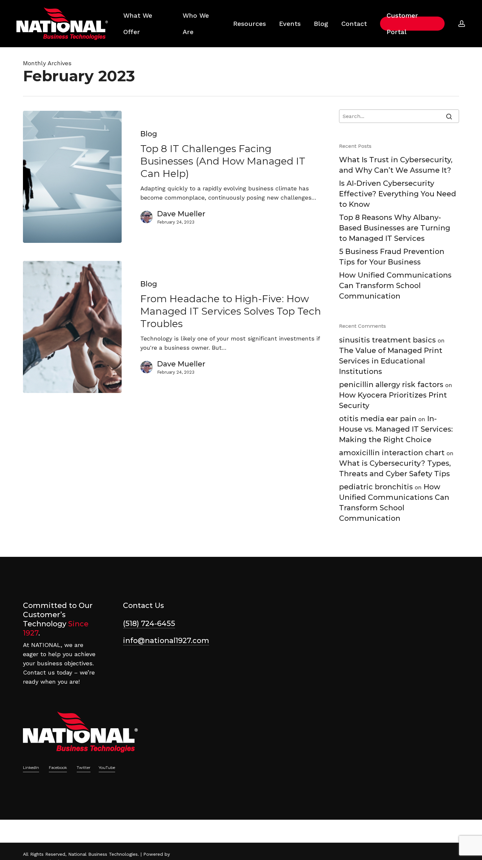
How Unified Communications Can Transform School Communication (395, 286)
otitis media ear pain (377, 418)
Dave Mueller (181, 213)
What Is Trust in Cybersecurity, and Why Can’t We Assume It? (395, 165)
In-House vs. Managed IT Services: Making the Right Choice (396, 429)
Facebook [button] (58, 767)
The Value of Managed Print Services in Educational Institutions (390, 361)
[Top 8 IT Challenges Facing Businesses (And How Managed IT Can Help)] (72, 177)
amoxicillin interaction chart (392, 452)
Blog (148, 133)
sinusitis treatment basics (387, 340)
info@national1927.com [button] (166, 640)
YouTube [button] (107, 767)
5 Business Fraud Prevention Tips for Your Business (391, 256)
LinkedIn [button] (31, 767)
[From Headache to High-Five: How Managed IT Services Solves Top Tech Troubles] (72, 327)
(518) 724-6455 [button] (149, 623)
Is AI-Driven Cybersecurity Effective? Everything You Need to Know (397, 194)
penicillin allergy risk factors (391, 384)
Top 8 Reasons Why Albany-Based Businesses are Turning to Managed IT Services (394, 228)
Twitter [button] (83, 767)
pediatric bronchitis (376, 486)
